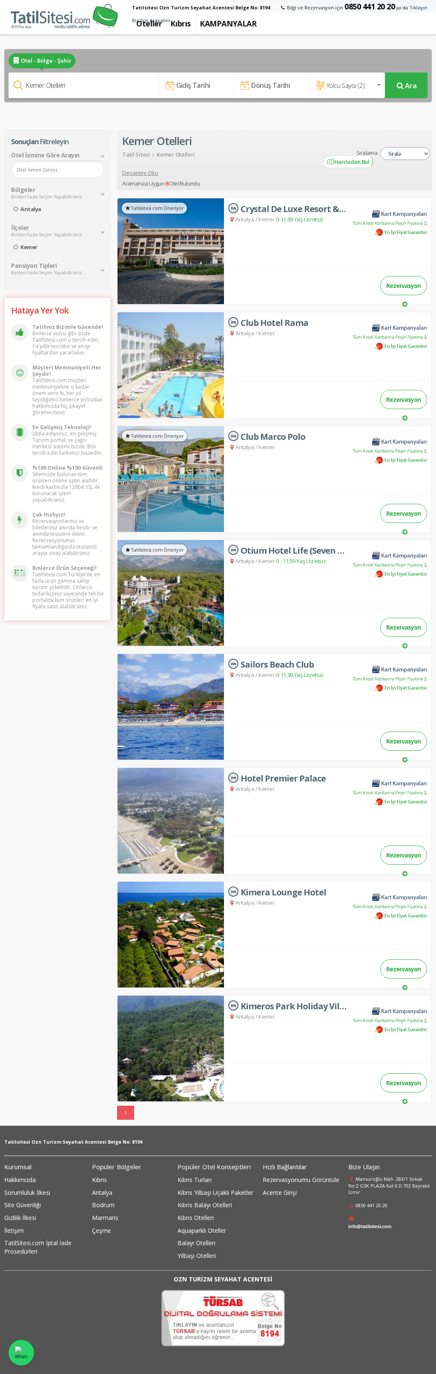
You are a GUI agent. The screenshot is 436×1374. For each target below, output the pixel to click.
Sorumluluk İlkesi (27, 1192)
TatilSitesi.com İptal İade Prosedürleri (38, 1247)
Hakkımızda (20, 1180)
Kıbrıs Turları (195, 1180)
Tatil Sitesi (135, 154)
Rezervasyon (403, 286)
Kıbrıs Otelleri (196, 1218)
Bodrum (103, 1205)
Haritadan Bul (351, 162)
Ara (411, 85)
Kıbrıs (99, 1180)
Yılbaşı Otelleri (197, 1256)
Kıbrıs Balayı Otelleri (205, 1205)
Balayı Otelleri (196, 1243)
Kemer (28, 247)
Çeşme (101, 1230)
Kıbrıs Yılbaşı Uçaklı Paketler (215, 1192)
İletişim (14, 1230)
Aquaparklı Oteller (202, 1230)
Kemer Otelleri (176, 154)
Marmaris (105, 1218)
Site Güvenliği (22, 1205)
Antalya (30, 209)
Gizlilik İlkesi (20, 1218)
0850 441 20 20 (369, 6)
